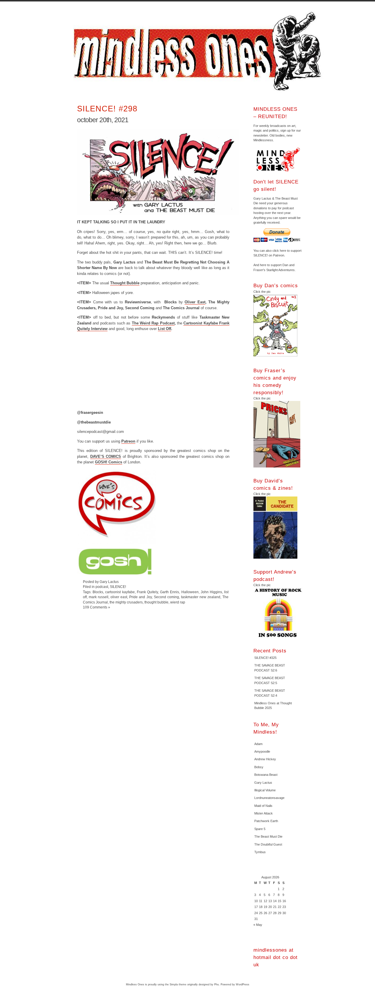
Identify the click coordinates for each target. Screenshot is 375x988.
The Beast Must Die (268, 836)
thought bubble (156, 602)
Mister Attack (263, 813)
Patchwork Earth (266, 821)
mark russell (98, 597)
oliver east (118, 597)
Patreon (128, 441)
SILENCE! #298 (107, 108)
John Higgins (211, 592)
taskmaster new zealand (200, 597)
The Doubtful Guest (268, 844)
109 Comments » (96, 607)
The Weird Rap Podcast (153, 323)
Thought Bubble (124, 283)
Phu (216, 984)
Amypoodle (262, 751)
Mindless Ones (199, 51)
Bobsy (258, 767)
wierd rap (177, 602)
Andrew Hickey (265, 759)
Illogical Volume (265, 790)
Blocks (98, 592)
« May (257, 924)
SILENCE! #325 (265, 657)
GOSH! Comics (108, 462)
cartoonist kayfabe (119, 592)
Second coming (166, 597)
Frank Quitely (147, 592)
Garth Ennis (169, 592)
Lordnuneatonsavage (269, 798)
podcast (102, 587)
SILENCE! (118, 587)
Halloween (190, 592)
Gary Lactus (263, 782)
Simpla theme (178, 984)
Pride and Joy (140, 597)
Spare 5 (259, 829)
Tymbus (260, 852)
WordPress (242, 984)
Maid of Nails (263, 805)
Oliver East (195, 302)
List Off (164, 329)
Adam (258, 744)
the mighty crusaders (126, 602)
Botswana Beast (265, 774)
